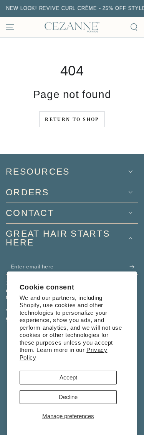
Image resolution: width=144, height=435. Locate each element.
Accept (68, 377)
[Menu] (10, 27)
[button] (134, 27)
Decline (68, 397)
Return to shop (72, 119)
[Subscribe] (133, 266)
